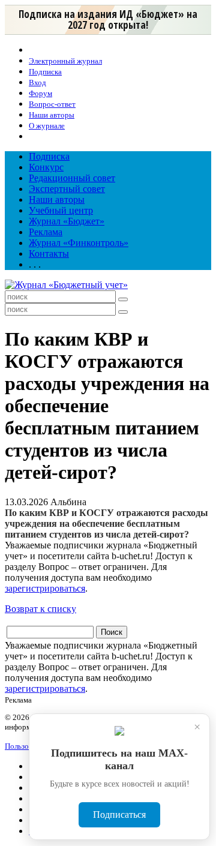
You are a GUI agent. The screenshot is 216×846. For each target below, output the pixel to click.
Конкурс (46, 167)
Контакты (49, 253)
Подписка (49, 156)
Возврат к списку (40, 609)
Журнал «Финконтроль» (78, 243)
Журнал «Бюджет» (66, 221)
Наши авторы (57, 199)
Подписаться (119, 814)
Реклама (45, 232)
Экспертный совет (67, 189)
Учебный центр (61, 210)
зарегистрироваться (45, 588)
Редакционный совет (72, 178)
